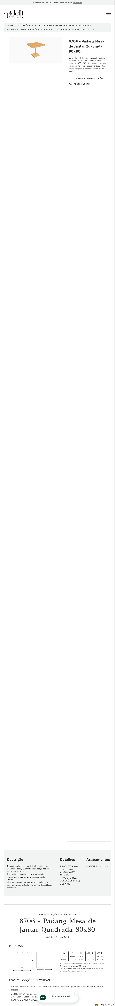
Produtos (88, 29)
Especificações (30, 29)
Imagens (65, 29)
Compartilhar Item (80, 84)
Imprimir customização (89, 78)
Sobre (76, 29)
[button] (105, 1005)
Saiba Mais (77, 3)
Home (10, 25)
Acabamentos (49, 29)
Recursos (13, 29)
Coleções (24, 25)
